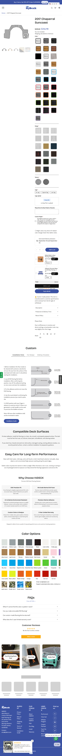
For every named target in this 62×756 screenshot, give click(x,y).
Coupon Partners (43, 725)
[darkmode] (58, 8)
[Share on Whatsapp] (51, 334)
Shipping (37, 33)
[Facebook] (55, 718)
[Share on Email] (40, 337)
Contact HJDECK (31, 719)
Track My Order (43, 730)
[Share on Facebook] (40, 334)
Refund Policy (19, 717)
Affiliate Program (43, 720)
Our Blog (31, 726)
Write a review (31, 636)
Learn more (52, 288)
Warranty (31, 732)
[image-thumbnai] (4, 49)
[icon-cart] (55, 7)
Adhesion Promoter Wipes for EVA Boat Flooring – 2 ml (51, 270)
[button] (52, 250)
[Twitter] (55, 714)
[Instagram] (55, 726)
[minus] (36, 249)
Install (30, 729)
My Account (44, 714)
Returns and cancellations (44, 734)
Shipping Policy (19, 722)
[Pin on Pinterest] (47, 334)
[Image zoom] (16, 31)
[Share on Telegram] (54, 334)
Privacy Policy (19, 713)
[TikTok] (55, 730)
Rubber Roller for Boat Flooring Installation (50, 256)
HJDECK (33, 751)
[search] (52, 7)
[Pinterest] (55, 722)
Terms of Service (19, 727)
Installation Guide (20, 732)
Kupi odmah (46, 291)
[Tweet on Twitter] (44, 334)
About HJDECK (31, 715)
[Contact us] (56, 738)
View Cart (44, 717)
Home (3, 13)
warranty (36, 516)
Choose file (46, 200)
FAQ (30, 723)
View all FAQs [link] (30, 601)
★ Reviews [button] (60, 379)
